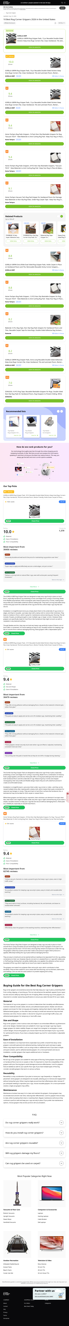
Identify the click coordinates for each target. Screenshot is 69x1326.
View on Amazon (34, 47)
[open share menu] (55, 23)
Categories (48, 1303)
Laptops (40, 1213)
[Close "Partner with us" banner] (64, 1289)
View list (16, 435)
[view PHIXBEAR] (13, 228)
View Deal (13, 241)
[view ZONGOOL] (10, 383)
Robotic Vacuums (8, 1213)
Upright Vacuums (9, 1216)
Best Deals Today (29, 1306)
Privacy (5, 1312)
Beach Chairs (7, 1270)
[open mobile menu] (65, 3)
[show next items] (61, 216)
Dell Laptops (42, 1222)
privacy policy (22, 9)
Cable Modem (42, 1219)
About (5, 1303)
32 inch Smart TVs (43, 1273)
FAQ (4, 1309)
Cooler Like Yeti (8, 1273)
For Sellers (27, 1303)
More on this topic (57, 579)
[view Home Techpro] (10, 126)
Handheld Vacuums (9, 1222)
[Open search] (62, 3)
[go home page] (6, 2)
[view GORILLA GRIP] (11, 39)
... (3, 13)
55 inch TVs (41, 1267)
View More (33, 587)
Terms (5, 1315)
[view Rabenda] (48, 228)
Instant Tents (7, 1267)
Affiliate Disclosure (9, 23)
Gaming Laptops (43, 1216)
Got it (62, 8)
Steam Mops (7, 1219)
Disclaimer (6, 1318)
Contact (5, 1306)
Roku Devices (42, 1264)
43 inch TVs (41, 1270)
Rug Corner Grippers (11, 13)
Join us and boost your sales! (44, 1296)
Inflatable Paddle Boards (11, 1264)
